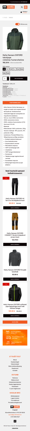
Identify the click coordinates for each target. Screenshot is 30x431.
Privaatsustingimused (15, 402)
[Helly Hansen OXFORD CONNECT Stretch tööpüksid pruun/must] (15, 229)
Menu (25, 7)
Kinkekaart (15, 386)
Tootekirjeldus (15, 102)
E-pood (5, 17)
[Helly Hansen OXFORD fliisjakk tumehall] (15, 264)
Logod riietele (15, 398)
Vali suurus (6, 66)
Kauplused (15, 368)
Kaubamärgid (15, 362)
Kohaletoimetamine (15, 382)
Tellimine (15, 378)
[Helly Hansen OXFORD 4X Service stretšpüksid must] (15, 193)
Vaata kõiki (15, 322)
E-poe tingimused (15, 388)
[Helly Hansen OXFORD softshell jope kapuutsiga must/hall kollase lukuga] (15, 300)
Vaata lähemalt (15, 207)
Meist (15, 359)
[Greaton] (15, 428)
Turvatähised (15, 400)
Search (22, 7)
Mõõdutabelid (15, 396)
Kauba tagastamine (15, 384)
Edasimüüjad (15, 364)
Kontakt (15, 370)
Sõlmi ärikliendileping (15, 366)
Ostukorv (25, 12)
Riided (11, 17)
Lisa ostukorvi (18, 78)
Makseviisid (15, 380)
